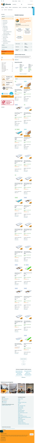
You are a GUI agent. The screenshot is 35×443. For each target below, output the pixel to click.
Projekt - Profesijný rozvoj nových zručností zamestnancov (24, 418)
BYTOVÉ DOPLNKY (4, 47)
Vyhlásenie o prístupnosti (21, 422)
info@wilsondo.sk (5, 398)
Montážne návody (20, 421)
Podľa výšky (4, 38)
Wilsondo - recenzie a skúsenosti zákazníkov (8, 428)
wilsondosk (4, 402)
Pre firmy (19, 403)
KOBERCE (3, 45)
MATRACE (3, 18)
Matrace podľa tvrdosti (19, 372)
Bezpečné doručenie (21, 411)
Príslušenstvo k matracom (6, 41)
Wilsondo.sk (5, 401)
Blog (18, 404)
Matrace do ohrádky (6, 33)
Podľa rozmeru (5, 20)
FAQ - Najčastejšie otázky (21, 405)
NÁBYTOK (3, 16)
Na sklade (8, 62)
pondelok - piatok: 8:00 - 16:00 (8, 405)
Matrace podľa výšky (19, 374)
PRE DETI (3, 49)
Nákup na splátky (20, 420)
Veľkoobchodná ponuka (21, 419)
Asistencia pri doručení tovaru (22, 416)
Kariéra (19, 413)
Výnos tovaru (20, 409)
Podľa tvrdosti (5, 23)
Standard (8, 66)
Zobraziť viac (23, 377)
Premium (8, 65)
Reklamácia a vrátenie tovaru (22, 402)
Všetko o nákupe (20, 398)
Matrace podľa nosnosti (27, 374)
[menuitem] (2, 7)
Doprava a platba (20, 406)
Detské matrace (5, 26)
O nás (19, 401)
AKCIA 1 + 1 (4, 24)
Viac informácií (3, 437)
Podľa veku (5, 30)
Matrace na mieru (5, 37)
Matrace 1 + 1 (28, 372)
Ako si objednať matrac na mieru (23, 412)
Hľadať (21, 4)
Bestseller (8, 68)
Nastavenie (3, 439)
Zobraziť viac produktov (23, 73)
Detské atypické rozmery (6, 34)
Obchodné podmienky (21, 410)
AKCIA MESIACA (4, 51)
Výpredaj (8, 67)
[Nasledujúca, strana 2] (23, 361)
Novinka (8, 63)
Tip (8, 64)
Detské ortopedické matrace (7, 31)
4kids (8, 71)
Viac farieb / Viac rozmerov (8, 70)
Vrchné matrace (19, 373)
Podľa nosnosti (5, 40)
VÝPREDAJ (3, 53)
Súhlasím (31, 434)
